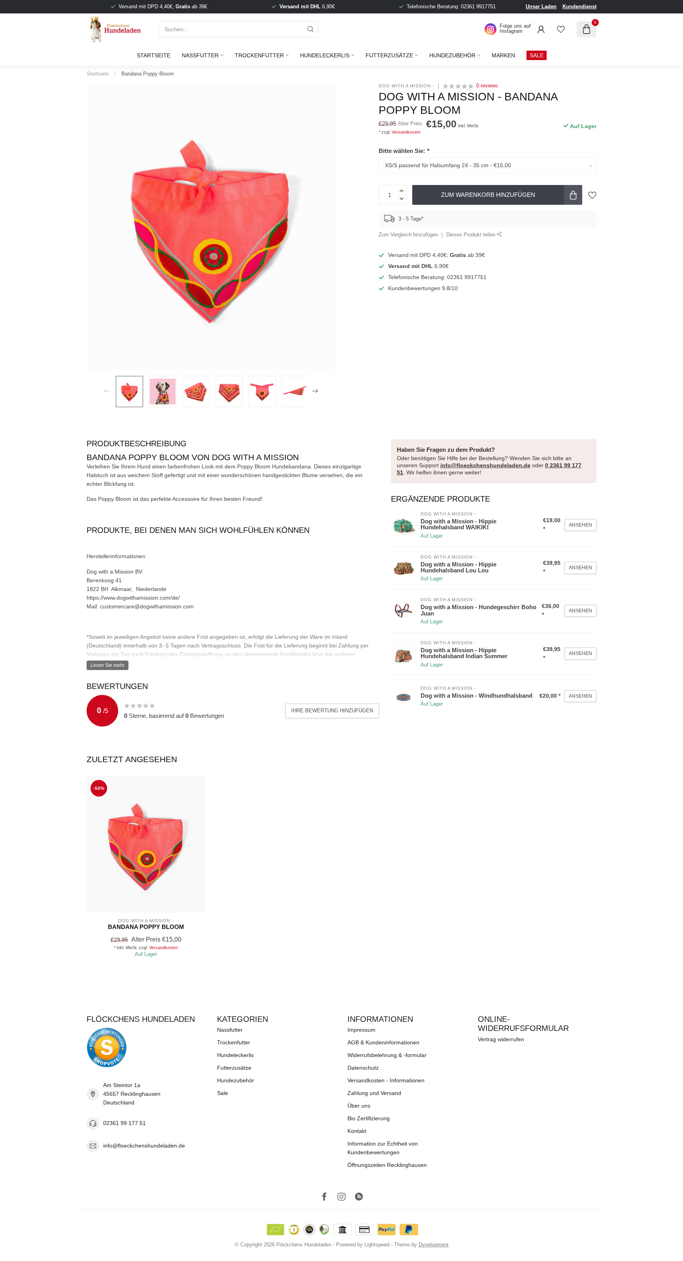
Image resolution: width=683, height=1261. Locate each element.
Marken (503, 55)
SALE (536, 55)
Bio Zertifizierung (368, 1118)
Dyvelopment (434, 1245)
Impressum (361, 1030)
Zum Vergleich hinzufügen (408, 235)
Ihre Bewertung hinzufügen (332, 711)
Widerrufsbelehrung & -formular (386, 1055)
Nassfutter (200, 55)
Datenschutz (363, 1068)
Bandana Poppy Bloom (147, 74)
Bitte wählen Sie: (404, 150)
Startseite (153, 55)
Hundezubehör (452, 55)
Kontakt (356, 1131)
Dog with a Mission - (406, 86)
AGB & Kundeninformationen (383, 1042)
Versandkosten (406, 132)
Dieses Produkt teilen (471, 235)
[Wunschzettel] (561, 29)
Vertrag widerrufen (501, 1039)
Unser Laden (541, 6)
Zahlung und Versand (374, 1093)
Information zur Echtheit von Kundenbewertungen (382, 1147)
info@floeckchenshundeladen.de (485, 465)
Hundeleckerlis (324, 55)
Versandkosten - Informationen (386, 1080)
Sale (222, 1093)
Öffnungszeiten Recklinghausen (387, 1165)
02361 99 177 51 (124, 1123)
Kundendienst (579, 6)
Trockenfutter (259, 55)
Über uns (358, 1105)
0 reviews (487, 86)
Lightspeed (376, 1245)
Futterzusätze (389, 55)
